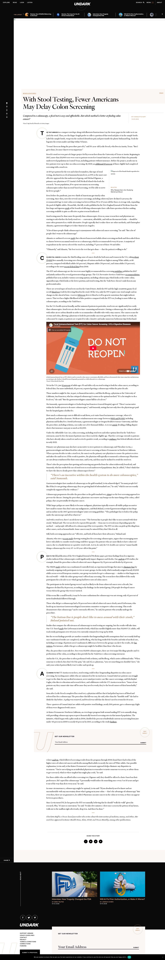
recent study (68, 538)
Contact (23, 937)
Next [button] (162, 14)
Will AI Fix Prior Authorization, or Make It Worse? (134, 14)
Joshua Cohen (107, 902)
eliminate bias (129, 566)
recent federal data (71, 266)
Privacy (23, 939)
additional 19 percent (103, 163)
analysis (121, 559)
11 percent (66, 385)
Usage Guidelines (27, 935)
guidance (113, 439)
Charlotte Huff (140, 116)
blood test (56, 291)
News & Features (29, 93)
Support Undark (26, 933)
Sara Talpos (59, 902)
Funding (23, 946)
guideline (118, 271)
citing (109, 494)
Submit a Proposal (30, 952)
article (114, 424)
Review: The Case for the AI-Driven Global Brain (71, 14)
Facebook (22, 917)
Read (15, 2)
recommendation (132, 274)
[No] (163, 957)
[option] (40, 15)
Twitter (29, 917)
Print (161, 93)
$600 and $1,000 (117, 418)
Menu (149, 2)
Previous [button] (24, 14)
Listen (29, 2)
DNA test (81, 295)
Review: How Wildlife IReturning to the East (40, 14)
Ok (129, 957)
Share (6, 860)
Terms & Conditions (28, 941)
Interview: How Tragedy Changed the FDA (100, 14)
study (67, 208)
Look (22, 2)
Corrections (25, 943)
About (159, 2)
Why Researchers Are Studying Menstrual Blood (122, 191)
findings (113, 721)
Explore (6, 2)
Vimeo (35, 917)
